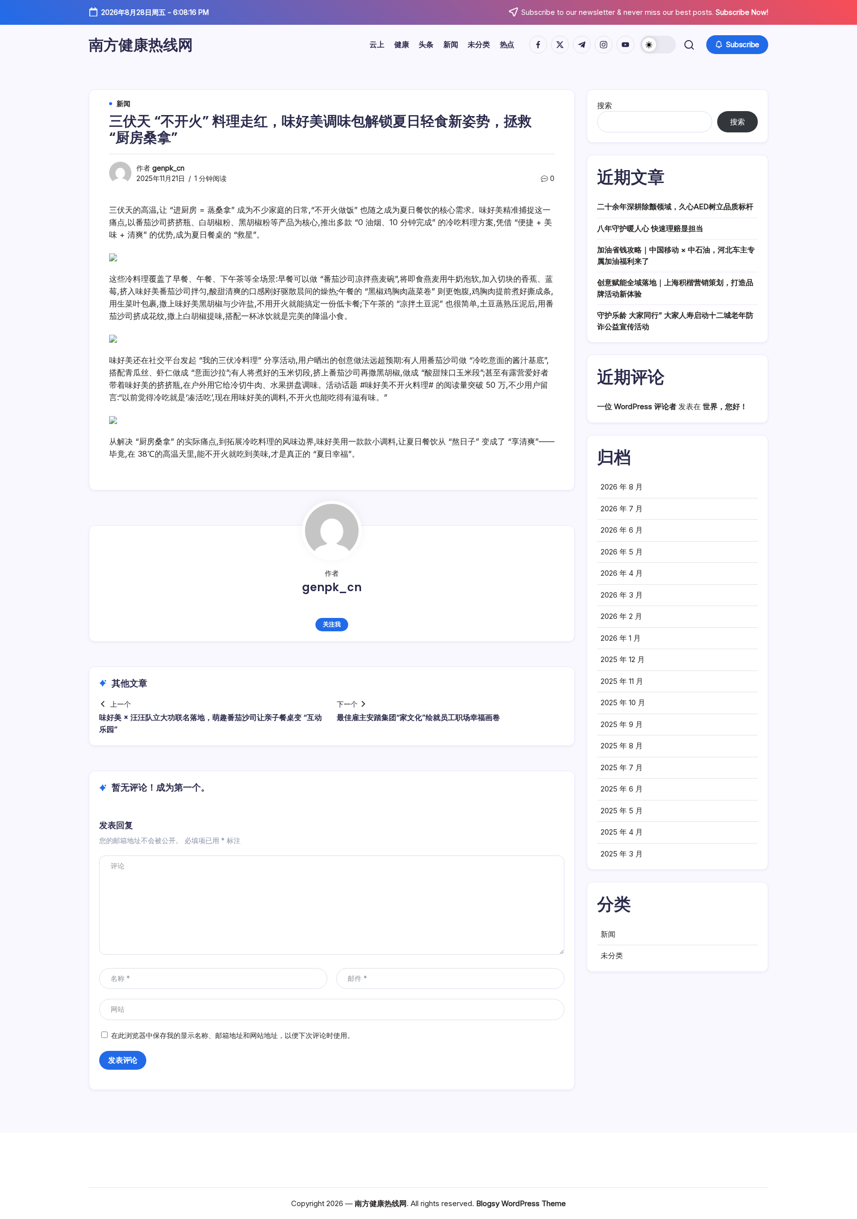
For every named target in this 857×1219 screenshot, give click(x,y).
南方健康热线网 (141, 45)
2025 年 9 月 (622, 724)
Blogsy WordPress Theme (521, 1203)
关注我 (331, 624)
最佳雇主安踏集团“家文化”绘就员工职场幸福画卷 (418, 717)
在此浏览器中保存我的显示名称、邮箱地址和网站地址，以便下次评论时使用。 (232, 1035)
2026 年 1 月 (621, 638)
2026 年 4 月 (622, 573)
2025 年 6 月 (622, 788)
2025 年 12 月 (623, 659)
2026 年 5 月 (622, 551)
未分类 (612, 955)
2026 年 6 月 (622, 530)
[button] (658, 45)
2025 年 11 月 (622, 681)
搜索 (604, 105)
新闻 (608, 934)
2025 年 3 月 (622, 853)
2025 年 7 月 (622, 767)
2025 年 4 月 (622, 832)
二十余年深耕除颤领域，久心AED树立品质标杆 (675, 206)
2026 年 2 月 (621, 616)
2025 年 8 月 (622, 745)
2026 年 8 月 (622, 486)
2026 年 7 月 (622, 508)
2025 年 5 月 (622, 810)
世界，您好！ (725, 406)
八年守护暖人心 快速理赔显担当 (650, 228)
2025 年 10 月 (623, 702)
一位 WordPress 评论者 (636, 406)
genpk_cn (168, 168)
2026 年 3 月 (622, 595)
